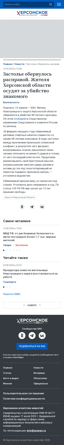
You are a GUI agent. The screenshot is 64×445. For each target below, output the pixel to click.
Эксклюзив (21, 245)
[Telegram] (32, 206)
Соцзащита (9, 282)
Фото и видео (11, 378)
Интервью (39, 373)
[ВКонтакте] (42, 206)
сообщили (20, 118)
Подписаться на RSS (32, 346)
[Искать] (51, 4)
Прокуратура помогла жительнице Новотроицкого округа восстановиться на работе (30, 274)
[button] (3, 250)
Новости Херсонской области (20, 197)
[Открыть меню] (59, 4)
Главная (7, 64)
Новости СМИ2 (12, 294)
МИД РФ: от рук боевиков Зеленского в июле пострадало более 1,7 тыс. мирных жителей (29, 237)
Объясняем (40, 378)
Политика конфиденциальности (24, 398)
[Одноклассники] (22, 206)
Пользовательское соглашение (23, 393)
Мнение (7, 383)
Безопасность (11, 102)
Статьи (7, 373)
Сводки (7, 245)
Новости (19, 64)
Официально (41, 383)
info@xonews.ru (36, 430)
